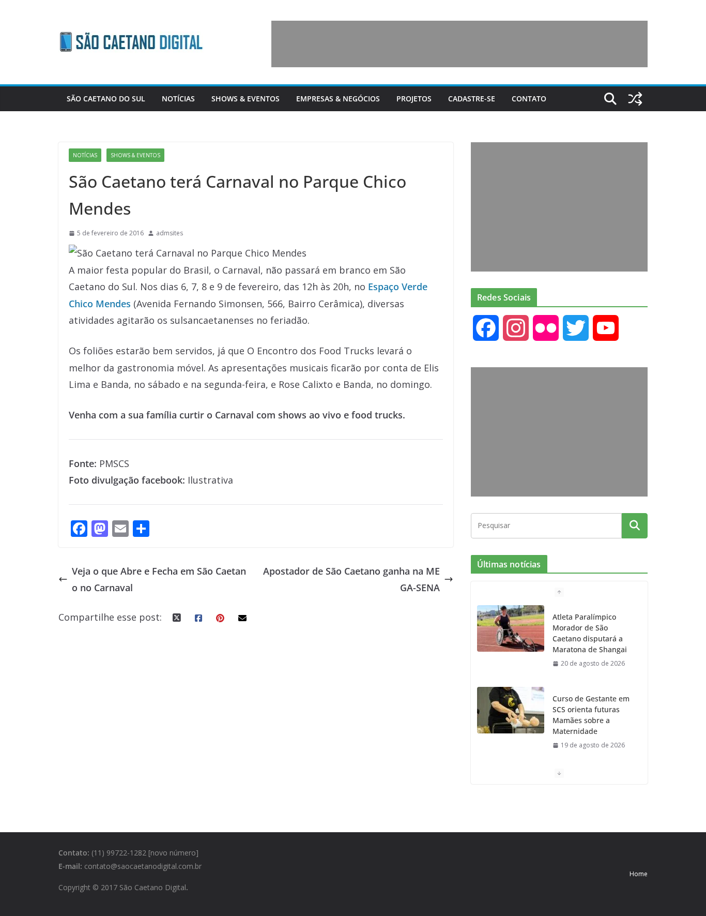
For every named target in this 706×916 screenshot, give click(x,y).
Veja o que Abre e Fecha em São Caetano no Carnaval (159, 579)
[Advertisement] (459, 44)
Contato (529, 98)
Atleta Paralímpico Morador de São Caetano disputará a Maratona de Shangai (589, 633)
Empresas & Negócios (338, 98)
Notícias (178, 98)
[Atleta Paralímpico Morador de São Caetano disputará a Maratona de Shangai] (510, 628)
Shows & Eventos (245, 98)
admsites (169, 233)
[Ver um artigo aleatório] (635, 98)
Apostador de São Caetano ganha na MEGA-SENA (351, 579)
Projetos (414, 98)
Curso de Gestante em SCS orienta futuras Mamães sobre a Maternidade (591, 715)
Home (639, 873)
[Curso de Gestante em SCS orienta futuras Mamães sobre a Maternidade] (510, 710)
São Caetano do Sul (106, 98)
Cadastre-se (471, 98)
